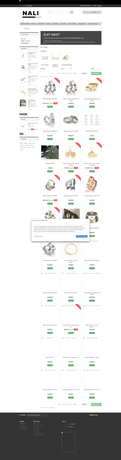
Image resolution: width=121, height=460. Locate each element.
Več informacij (84, 238)
